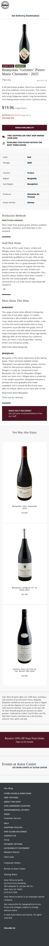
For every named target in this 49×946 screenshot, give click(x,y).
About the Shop (12, 801)
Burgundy (32, 178)
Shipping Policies (13, 827)
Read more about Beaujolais (15, 392)
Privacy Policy (12, 852)
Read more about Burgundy (14, 347)
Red (29, 157)
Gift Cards (9, 857)
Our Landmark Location (17, 806)
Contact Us (10, 835)
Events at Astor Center (14, 868)
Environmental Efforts (16, 810)
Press (7, 814)
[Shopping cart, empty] (42, 5)
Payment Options (13, 844)
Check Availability (24, 127)
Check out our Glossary (12, 397)
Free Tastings (11, 797)
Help (6, 823)
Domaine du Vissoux (33, 195)
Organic (20, 66)
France (30, 173)
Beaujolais (32, 184)
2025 (29, 162)
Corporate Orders (12, 863)
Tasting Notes (10, 874)
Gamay (30, 202)
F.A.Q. (7, 839)
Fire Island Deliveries (15, 831)
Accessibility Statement (16, 848)
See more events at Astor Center (29, 767)
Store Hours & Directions (17, 793)
